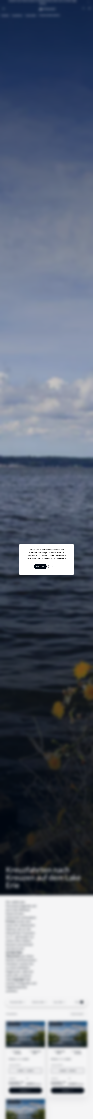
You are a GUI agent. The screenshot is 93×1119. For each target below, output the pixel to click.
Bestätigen (40, 566)
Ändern (54, 566)
